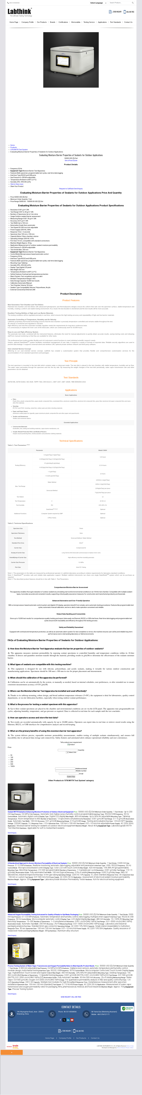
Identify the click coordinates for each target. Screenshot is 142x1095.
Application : (41, 826)
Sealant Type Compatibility (19, 287)
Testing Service (89, 22)
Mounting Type (15, 263)
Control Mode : (23, 816)
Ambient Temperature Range (20, 278)
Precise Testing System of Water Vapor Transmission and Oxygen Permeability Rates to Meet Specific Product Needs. (51, 966)
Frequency (14, 256)
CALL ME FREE (76, 997)
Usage (12, 216)
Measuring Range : (69, 821)
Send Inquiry (78, 189)
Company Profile (28, 22)
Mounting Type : (120, 816)
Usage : (93, 821)
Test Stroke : (117, 863)
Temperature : (24, 819)
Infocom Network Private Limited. (125, 1047)
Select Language (96, 3)
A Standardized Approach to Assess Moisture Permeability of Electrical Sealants (37, 863)
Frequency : (122, 814)
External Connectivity (17, 290)
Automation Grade (16, 225)
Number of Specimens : (62, 819)
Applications (102, 22)
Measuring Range (16, 218)
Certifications (63, 22)
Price (12, 197)
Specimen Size (15, 234)
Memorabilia (75, 22)
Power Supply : (121, 823)
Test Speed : (93, 823)
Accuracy (13, 221)
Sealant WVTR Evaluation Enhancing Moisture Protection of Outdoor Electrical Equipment (40, 812)
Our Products (42, 22)
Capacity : (26, 823)
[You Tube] (72, 1021)
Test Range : (114, 819)
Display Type (14, 267)
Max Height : (74, 816)
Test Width (14, 223)
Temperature (15, 272)
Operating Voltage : (71, 875)
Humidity (13, 265)
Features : (63, 814)
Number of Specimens (18, 214)
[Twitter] (64, 1021)
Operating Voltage (16, 238)
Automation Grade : (30, 872)
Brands (52, 22)
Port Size (13, 241)
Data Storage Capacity (18, 281)
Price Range (14, 201)
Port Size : (115, 821)
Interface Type (15, 258)
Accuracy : (47, 821)
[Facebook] (60, 1021)
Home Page (14, 22)
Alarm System (15, 276)
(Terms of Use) (130, 1046)
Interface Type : (104, 814)
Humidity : (96, 816)
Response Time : (40, 823)
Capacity (13, 236)
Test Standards (115, 22)
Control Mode (15, 254)
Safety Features (16, 274)
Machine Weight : (87, 826)
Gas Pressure (15, 247)
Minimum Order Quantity (19, 199)
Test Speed (14, 227)
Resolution (14, 210)
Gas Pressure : (22, 814)
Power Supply (15, 230)
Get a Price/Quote (71, 160)
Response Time (15, 232)
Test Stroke (14, 250)
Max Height (14, 270)
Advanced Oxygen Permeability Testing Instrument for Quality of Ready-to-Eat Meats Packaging (43, 914)
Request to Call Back (66, 189)
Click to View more (16, 184)
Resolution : (93, 819)
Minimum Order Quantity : (104, 812)
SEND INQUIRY (66, 997)
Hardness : (42, 828)
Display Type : (52, 816)
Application (14, 245)
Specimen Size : (62, 823)
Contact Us (128, 22)
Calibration (14, 283)
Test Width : (30, 821)
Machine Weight (16, 243)
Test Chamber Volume (18, 285)
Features (13, 261)
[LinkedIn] (68, 1021)
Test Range (14, 212)
